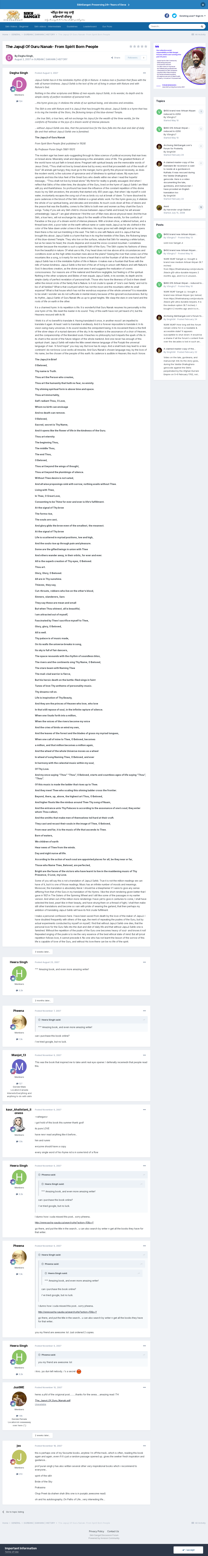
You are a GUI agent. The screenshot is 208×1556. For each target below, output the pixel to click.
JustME (18, 1387)
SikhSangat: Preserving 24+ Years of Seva (101, 4)
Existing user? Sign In (192, 16)
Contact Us (113, 1531)
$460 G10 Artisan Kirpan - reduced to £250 (183, 283)
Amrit (166, 206)
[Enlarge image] (78, 1371)
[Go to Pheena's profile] (19, 1022)
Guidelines (72, 26)
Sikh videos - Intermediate (47, 26)
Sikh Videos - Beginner (17, 26)
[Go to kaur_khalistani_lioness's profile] (19, 1124)
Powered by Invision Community (104, 1538)
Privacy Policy (96, 1531)
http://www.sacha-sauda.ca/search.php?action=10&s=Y (64, 1222)
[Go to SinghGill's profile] (159, 146)
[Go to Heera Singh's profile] (19, 973)
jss (19, 1445)
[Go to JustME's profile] (19, 1399)
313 (20, 1474)
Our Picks (107, 26)
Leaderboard (90, 26)
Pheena (18, 1010)
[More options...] (144, 73)
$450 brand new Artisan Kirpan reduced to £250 (179, 234)
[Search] (202, 26)
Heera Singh (19, 962)
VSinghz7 (171, 117)
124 (20, 101)
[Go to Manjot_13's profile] (19, 1066)
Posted (46, 73)
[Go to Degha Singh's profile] (9, 57)
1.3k (20, 1039)
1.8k (20, 1415)
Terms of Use (12, 1551)
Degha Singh (25, 55)
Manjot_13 (19, 1055)
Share (116, 57)
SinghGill (171, 151)
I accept (190, 1549)
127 (20, 1083)
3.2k (20, 990)
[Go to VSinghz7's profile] (159, 112)
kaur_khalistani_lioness (18, 1111)
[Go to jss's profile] (19, 1457)
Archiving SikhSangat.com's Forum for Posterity (183, 316)
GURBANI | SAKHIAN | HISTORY (50, 59)
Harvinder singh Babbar (179, 209)
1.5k (20, 1141)
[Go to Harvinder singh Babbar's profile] (159, 208)
